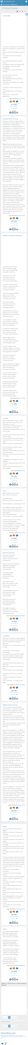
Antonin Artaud (21, 215)
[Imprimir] (17, 113)
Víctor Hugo (22, 398)
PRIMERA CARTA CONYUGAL (10, 705)
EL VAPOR (5, 418)
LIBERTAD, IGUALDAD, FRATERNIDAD (12, 235)
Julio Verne (22, 470)
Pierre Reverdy (21, 532)
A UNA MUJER (6, 16)
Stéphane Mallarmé (20, 615)
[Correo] (15, 113)
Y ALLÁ (4, 491)
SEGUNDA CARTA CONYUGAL (10, 119)
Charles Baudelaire (20, 684)
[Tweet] (13, 113)
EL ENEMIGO (6, 636)
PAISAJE (5, 826)
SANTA (4, 929)
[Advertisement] (14, 31)
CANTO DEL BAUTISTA (8, 553)
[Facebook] (11, 113)
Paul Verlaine (22, 98)
